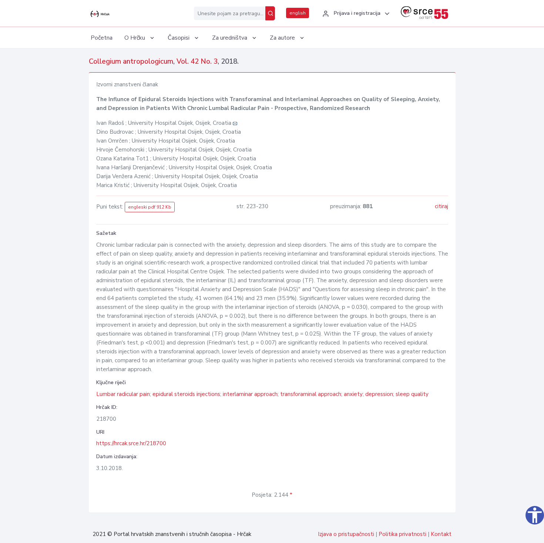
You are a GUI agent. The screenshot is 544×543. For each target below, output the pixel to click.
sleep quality (412, 394)
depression (379, 394)
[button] (355, 14)
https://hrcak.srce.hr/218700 (131, 443)
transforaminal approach (310, 394)
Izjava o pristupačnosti (346, 534)
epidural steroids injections (186, 394)
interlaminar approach (250, 394)
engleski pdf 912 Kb (149, 207)
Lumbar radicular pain (123, 394)
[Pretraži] (270, 13)
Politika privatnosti (402, 534)
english (297, 13)
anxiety (353, 394)
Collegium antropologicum (131, 61)
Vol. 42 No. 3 (197, 61)
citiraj (441, 206)
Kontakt (441, 534)
